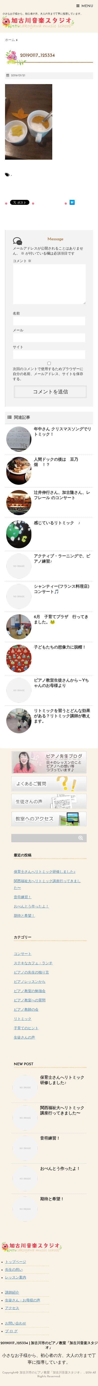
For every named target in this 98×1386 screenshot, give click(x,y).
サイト (18, 347)
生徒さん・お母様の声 (22, 1300)
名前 (16, 314)
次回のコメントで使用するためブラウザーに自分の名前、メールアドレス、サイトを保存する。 (48, 374)
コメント (22, 261)
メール (18, 330)
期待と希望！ (24, 916)
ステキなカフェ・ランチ (33, 963)
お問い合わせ (15, 1323)
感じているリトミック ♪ (57, 523)
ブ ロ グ (11, 1331)
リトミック (22, 1019)
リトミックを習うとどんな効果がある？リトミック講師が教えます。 (62, 716)
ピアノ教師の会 (26, 1010)
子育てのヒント (26, 1028)
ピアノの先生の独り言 (31, 973)
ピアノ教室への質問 (29, 1000)
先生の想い (14, 1270)
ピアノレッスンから (29, 982)
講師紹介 (12, 1293)
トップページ (15, 1262)
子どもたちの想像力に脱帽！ (60, 647)
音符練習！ (22, 897)
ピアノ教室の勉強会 (29, 991)
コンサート (22, 954)
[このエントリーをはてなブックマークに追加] (72, 202)
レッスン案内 (15, 1278)
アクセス (12, 1308)
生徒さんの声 (24, 1038)
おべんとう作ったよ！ (31, 907)
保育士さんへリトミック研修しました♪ (44, 872)
